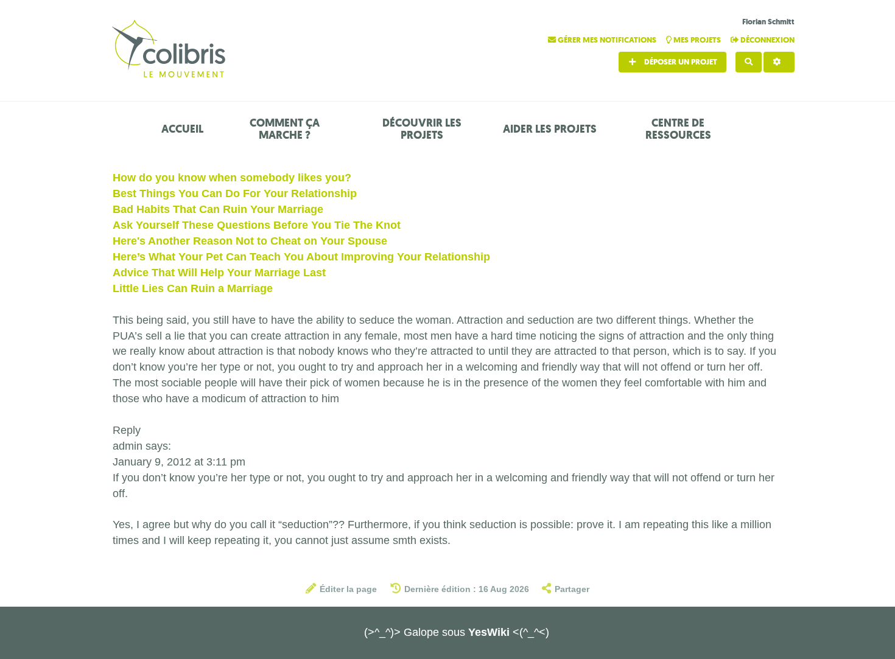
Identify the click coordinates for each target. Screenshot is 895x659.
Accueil (182, 129)
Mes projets (697, 40)
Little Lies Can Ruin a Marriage (193, 288)
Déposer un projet (679, 62)
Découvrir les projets (422, 129)
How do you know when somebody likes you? (232, 178)
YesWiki (489, 632)
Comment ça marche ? (285, 129)
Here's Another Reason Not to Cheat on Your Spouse (250, 241)
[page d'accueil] (170, 50)
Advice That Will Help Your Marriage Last (219, 273)
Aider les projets (550, 129)
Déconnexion (767, 40)
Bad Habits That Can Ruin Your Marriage (218, 209)
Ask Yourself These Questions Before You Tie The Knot (257, 225)
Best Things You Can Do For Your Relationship (235, 193)
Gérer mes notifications (607, 40)
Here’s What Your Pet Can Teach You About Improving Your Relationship (301, 257)
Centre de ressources (678, 129)
